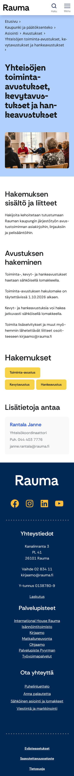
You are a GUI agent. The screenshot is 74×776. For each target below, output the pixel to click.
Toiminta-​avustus (22, 372)
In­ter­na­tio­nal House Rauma (37, 620)
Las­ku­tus (37, 596)
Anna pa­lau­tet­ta (37, 693)
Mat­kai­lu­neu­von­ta (37, 638)
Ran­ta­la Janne (25, 425)
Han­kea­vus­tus (51, 384)
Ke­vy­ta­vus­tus (20, 384)
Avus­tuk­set (32, 33)
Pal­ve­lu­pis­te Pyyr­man (37, 650)
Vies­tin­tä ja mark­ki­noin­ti (37, 708)
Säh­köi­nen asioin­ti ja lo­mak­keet (37, 701)
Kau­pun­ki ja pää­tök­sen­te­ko (29, 27)
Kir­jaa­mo (37, 632)
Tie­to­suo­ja (37, 769)
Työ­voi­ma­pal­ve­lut (37, 656)
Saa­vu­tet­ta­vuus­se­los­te (37, 758)
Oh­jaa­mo (37, 644)
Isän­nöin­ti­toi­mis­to (37, 626)
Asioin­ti (11, 33)
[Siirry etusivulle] (16, 8)
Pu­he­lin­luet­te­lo (37, 686)
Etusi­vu (11, 21)
